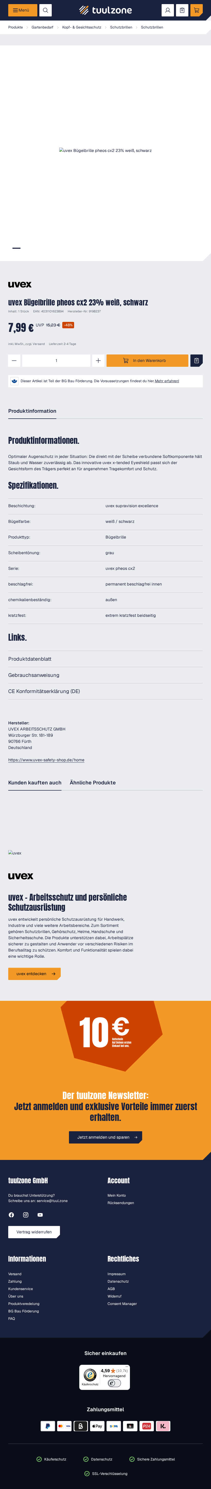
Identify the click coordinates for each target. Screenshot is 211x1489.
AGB (111, 1288)
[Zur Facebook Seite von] (11, 1216)
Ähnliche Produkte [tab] (93, 782)
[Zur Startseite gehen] (105, 10)
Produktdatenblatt (29, 659)
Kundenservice (20, 1288)
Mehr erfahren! (167, 381)
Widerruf (115, 1296)
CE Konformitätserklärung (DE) (44, 691)
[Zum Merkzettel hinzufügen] (196, 360)
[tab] (16, 248)
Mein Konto (117, 1195)
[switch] (114, 1383)
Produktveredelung (23, 1303)
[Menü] (127, 1368)
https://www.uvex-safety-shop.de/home (46, 760)
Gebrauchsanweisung (33, 675)
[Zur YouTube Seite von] (40, 1216)
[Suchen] (45, 10)
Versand (39, 344)
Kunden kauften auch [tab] (34, 782)
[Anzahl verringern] (14, 360)
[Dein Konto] (168, 10)
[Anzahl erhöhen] (98, 360)
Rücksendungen (121, 1202)
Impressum (117, 1274)
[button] (105, 150)
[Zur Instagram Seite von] (26, 1216)
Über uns (15, 1296)
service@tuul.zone (52, 1200)
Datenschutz (118, 1281)
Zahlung (15, 1281)
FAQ (11, 1318)
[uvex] (20, 284)
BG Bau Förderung (23, 1311)
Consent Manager (122, 1303)
